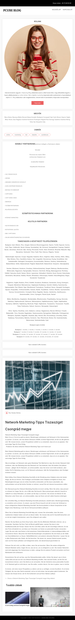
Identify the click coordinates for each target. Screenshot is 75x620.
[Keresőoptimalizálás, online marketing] (12, 13)
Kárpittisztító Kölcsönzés (37, 166)
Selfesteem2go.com (11, 225)
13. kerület (22, 334)
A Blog (13, 97)
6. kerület (57, 329)
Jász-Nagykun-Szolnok (20, 119)
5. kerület (50, 329)
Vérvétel (37, 150)
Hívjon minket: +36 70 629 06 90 (62, 3)
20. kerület (33, 336)
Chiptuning (8, 194)
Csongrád (46, 117)
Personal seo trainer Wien (37, 154)
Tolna (31, 122)
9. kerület (36, 332)
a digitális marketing (37, 95)
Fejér (51, 117)
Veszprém (39, 122)
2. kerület (31, 329)
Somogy (52, 119)
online (8, 134)
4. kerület (44, 329)
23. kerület (55, 336)
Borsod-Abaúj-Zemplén (29, 117)
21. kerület (41, 336)
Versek (7, 178)
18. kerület (59, 334)
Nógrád (43, 119)
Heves (11, 119)
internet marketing (11, 217)
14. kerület (29, 334)
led (26, 134)
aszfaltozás (44, 134)
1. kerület (24, 329)
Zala (44, 122)
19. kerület (26, 336)
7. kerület (23, 332)
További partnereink (12, 205)
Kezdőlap (56, 9)
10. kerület (43, 332)
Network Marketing (14, 437)
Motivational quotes (12, 229)
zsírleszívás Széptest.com (37, 157)
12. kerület (57, 332)
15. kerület (37, 334)
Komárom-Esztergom (34, 119)
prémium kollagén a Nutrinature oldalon (48, 144)
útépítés (34, 134)
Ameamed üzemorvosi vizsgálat (15, 182)
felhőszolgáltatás (11, 209)
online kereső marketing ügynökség (17, 237)
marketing (18, 134)
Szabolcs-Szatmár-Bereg (62, 119)
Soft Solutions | (43, 618)
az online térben (23, 95)
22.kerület (48, 336)
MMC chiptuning (10, 233)
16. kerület (44, 334)
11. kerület (50, 332)
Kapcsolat (68, 9)
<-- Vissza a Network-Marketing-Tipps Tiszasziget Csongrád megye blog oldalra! (30, 578)
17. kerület (51, 334)
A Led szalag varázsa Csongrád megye (17, 605)
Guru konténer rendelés (13, 186)
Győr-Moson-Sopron (59, 117)
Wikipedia (8, 201)
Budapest (40, 117)
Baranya (15, 117)
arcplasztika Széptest (37, 162)
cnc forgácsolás (11, 174)
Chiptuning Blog (26, 93)
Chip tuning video (11, 198)
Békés (20, 117)
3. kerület (37, 329)
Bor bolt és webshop (12, 190)
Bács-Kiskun (8, 117)
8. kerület (30, 332)
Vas (34, 122)
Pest (47, 119)
